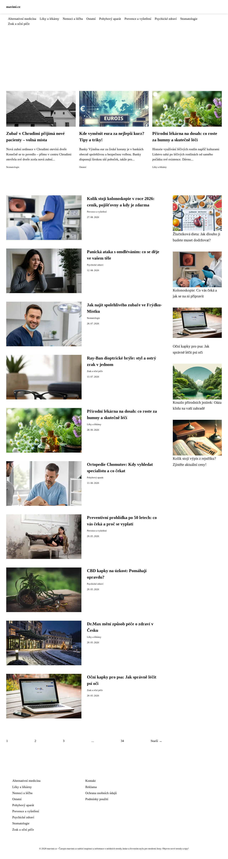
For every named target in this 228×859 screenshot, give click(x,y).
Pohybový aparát (110, 19)
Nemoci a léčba (73, 19)
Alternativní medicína (22, 19)
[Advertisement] (114, 53)
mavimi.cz (13, 7)
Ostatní (91, 19)
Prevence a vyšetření (138, 19)
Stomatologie (188, 19)
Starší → (156, 741)
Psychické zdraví (166, 19)
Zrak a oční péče (19, 24)
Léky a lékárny (49, 19)
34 (122, 741)
